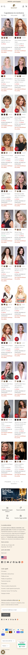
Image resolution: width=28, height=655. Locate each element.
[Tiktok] (11, 562)
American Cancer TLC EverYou (9, 591)
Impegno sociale (5, 593)
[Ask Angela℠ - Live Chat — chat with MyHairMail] (3, 652)
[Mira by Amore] (21, 219)
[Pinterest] (14, 562)
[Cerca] (5, 6)
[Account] (23, 6)
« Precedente (7, 482)
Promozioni (4, 583)
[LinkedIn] (16, 562)
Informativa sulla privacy (7, 574)
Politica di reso (5, 576)
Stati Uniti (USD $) (7, 641)
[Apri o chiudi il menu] (1, 6)
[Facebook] (2, 562)
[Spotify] (19, 562)
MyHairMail (7, 649)
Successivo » (14, 483)
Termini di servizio (5, 581)
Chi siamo (3, 571)
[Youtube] (8, 562)
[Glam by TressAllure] (21, 294)
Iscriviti (5, 614)
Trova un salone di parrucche (8, 586)
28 (21, 482)
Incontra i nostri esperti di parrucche (10, 588)
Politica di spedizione (6, 578)
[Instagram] (5, 562)
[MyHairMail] (14, 6)
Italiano (4, 646)
